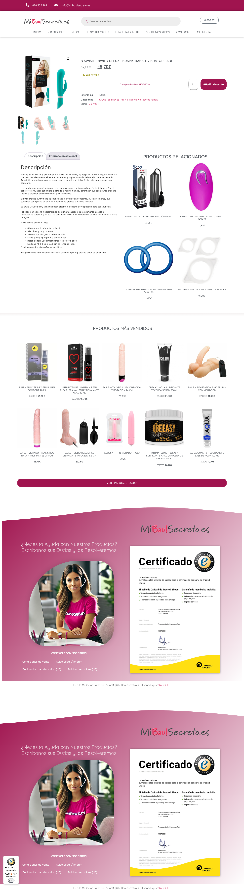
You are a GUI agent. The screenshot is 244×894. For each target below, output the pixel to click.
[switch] (11, 881)
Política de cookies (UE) (82, 669)
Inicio (37, 32)
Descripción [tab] (35, 156)
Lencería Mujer (98, 32)
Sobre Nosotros (158, 32)
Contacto (183, 32)
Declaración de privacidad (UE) (41, 669)
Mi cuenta (204, 32)
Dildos (75, 32)
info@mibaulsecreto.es (76, 5)
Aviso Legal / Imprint (69, 661)
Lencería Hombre (127, 32)
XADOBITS (164, 685)
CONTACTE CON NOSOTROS (69, 653)
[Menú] (17, 858)
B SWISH (93, 103)
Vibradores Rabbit (148, 99)
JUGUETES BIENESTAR (111, 99)
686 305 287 (39, 5)
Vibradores (56, 32)
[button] (68, 59)
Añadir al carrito (213, 84)
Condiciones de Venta (35, 661)
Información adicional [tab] (63, 156)
